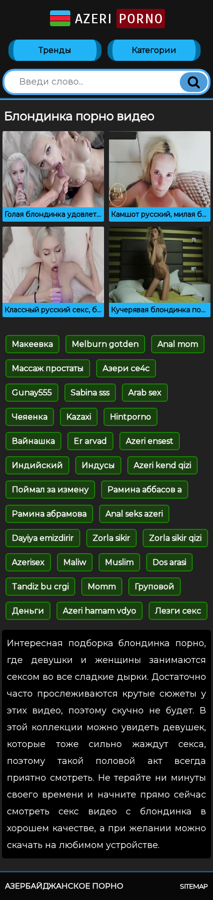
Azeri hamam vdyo (99, 611)
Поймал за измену (50, 489)
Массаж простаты (48, 368)
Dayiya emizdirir (43, 538)
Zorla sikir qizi (175, 538)
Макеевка (32, 344)
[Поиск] (194, 82)
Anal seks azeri (134, 514)
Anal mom (178, 344)
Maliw (74, 562)
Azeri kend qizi (162, 465)
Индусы (98, 465)
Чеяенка (30, 417)
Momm (102, 586)
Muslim (119, 562)
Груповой (154, 586)
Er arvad (90, 441)
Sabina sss (90, 392)
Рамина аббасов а (144, 489)
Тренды (55, 50)
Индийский (37, 465)
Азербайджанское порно (64, 886)
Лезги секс (178, 611)
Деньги (28, 611)
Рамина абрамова (49, 514)
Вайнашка (33, 441)
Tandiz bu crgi (40, 586)
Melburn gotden (105, 344)
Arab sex (144, 392)
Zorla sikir (111, 538)
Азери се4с (126, 368)
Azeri (116, 18)
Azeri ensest (149, 441)
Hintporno (130, 417)
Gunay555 (32, 392)
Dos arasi (169, 562)
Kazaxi (78, 417)
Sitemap (194, 886)
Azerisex (28, 562)
